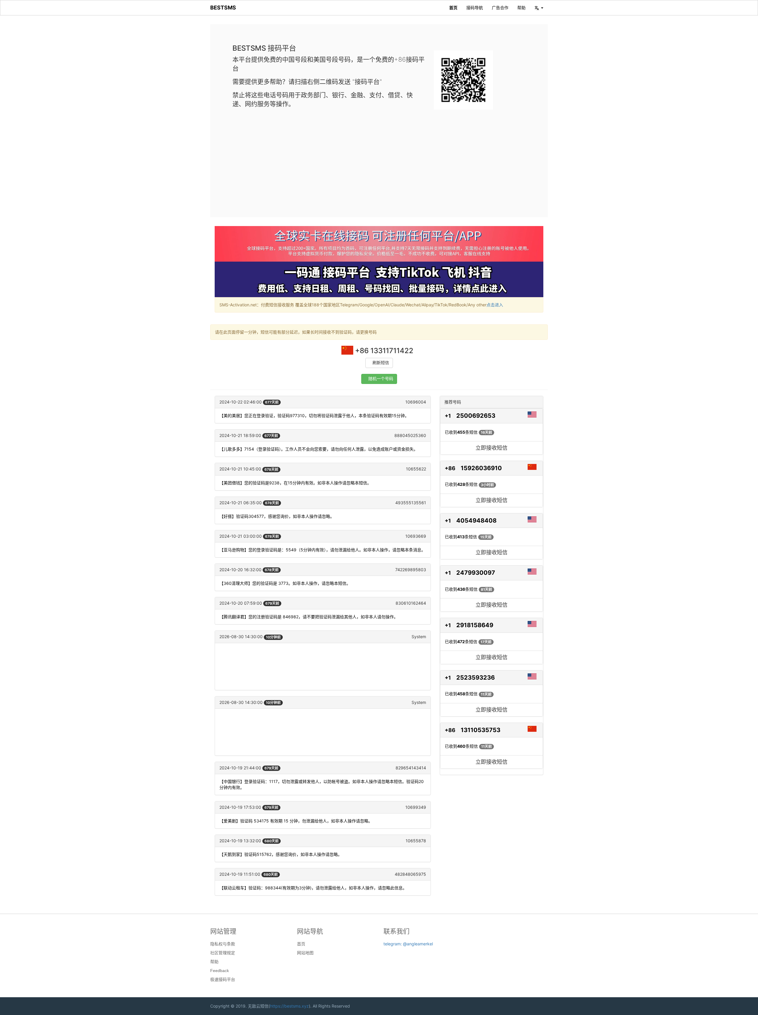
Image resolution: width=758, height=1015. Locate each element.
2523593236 (475, 677)
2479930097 (475, 572)
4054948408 (476, 520)
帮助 (521, 7)
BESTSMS (223, 7)
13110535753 (480, 730)
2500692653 (475, 415)
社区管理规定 (222, 952)
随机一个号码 (380, 379)
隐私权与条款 (222, 944)
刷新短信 (380, 363)
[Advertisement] (379, 158)
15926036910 (481, 468)
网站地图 (305, 952)
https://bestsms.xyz (289, 1005)
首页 (453, 7)
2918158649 (474, 625)
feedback (219, 970)
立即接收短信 (492, 448)
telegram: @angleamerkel (408, 943)
